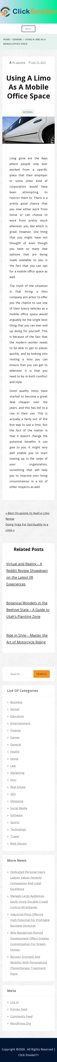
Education (17, 716)
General (28, 111)
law (13, 766)
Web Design (18, 843)
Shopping (16, 801)
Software (16, 815)
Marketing (17, 773)
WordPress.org (20, 1023)
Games (15, 737)
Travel (14, 836)
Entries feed (18, 1009)
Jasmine (20, 62)
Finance (15, 730)
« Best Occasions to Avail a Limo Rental (27, 516)
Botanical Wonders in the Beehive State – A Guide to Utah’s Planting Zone (27, 610)
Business (16, 702)
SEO (13, 794)
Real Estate (17, 787)
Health (14, 751)
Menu (28, 28)
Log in (14, 1002)
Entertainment (20, 723)
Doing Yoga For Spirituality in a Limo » (27, 527)
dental (14, 709)
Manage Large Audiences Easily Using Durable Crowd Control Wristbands (29, 901)
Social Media (18, 808)
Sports (14, 822)
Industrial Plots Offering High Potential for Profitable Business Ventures (30, 920)
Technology (18, 829)
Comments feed (21, 1016)
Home (14, 759)
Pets (13, 780)
